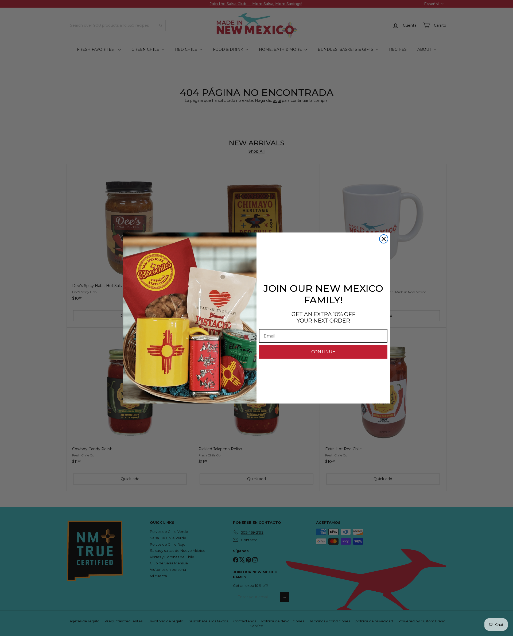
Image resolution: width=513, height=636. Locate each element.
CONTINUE (323, 351)
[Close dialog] (383, 239)
